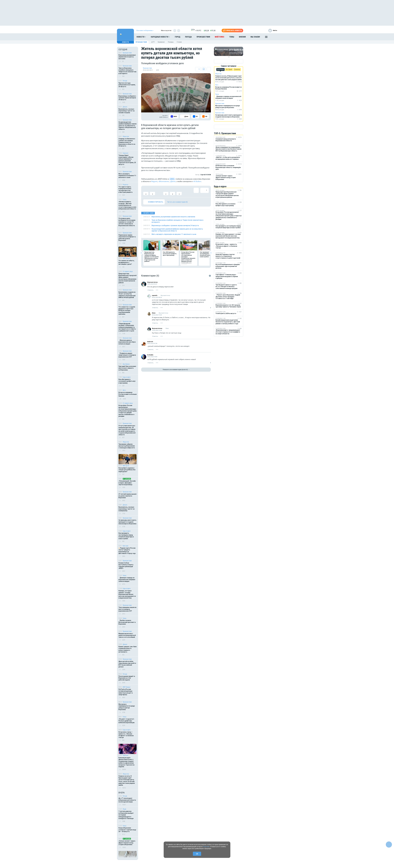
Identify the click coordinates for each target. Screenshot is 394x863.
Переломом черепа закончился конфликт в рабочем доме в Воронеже (127, 237)
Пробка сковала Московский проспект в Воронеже (127, 622)
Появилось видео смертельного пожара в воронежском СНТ (127, 355)
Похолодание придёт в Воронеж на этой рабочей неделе (127, 678)
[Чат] (389, 844)
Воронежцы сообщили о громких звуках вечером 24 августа (127, 97)
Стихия (179, 42)
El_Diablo (150, 355)
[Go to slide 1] (227, 57)
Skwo (153, 313)
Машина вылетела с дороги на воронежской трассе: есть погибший (127, 635)
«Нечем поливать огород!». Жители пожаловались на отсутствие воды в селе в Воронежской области (127, 205)
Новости (141, 37)
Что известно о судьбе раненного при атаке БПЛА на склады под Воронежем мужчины (127, 310)
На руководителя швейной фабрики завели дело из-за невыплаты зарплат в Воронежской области (127, 125)
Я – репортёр (126, 479)
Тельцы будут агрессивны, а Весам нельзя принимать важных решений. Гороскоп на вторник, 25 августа (127, 160)
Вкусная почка (152, 282)
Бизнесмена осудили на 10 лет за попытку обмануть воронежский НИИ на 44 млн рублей (127, 294)
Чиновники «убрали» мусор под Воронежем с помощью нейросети (127, 446)
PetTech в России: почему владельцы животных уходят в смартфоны (126, 692)
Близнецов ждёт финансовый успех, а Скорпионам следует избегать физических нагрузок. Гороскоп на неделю (126, 762)
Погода (188, 37)
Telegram (154, 181)
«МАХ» (172, 179)
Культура (125, 546)
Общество (126, 136)
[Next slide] (211, 253)
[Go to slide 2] (228, 56)
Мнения (242, 37)
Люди (124, 809)
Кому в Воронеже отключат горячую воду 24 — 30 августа (127, 829)
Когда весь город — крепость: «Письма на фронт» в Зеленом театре (126, 734)
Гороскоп (125, 153)
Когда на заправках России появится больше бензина (128, 394)
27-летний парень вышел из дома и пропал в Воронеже (127, 495)
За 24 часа (220, 69)
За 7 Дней (229, 69)
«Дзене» (173, 181)
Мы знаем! (255, 37)
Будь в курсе (127, 377)
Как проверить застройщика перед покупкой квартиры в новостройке (126, 535)
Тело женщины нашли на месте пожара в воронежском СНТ (127, 609)
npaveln (154, 295)
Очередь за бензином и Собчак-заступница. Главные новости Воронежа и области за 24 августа (127, 142)
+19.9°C (198, 30)
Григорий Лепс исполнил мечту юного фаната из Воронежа (127, 368)
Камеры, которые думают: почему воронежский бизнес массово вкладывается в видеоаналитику (127, 594)
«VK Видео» (197, 181)
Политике (206, 846)
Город (177, 37)
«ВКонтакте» (163, 181)
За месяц (237, 69)
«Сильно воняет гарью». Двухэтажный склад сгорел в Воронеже (127, 842)
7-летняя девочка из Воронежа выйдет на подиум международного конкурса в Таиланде (126, 814)
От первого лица (128, 271)
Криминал (161, 42)
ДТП (153, 42)
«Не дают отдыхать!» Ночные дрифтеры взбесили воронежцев (126, 720)
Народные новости (160, 37)
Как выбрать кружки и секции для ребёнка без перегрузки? (127, 469)
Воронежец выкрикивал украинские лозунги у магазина (127, 56)
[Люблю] (159, 191)
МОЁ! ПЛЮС (219, 37)
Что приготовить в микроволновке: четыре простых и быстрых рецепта (125, 189)
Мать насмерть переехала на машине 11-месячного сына (127, 175)
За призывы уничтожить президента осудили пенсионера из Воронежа (127, 522)
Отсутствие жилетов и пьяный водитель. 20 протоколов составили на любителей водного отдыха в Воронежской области (127, 430)
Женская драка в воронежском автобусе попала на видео (127, 342)
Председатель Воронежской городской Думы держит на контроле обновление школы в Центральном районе (127, 278)
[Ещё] (266, 37)
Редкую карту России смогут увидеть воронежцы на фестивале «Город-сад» (127, 550)
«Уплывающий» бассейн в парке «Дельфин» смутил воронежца (127, 482)
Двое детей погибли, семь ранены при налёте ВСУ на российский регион (127, 664)
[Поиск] (273, 37)
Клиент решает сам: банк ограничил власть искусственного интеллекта (128, 649)
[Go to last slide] (141, 253)
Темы (231, 37)
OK (197, 854)
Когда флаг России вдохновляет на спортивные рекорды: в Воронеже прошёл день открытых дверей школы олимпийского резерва (128, 411)
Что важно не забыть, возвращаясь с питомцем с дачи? (126, 262)
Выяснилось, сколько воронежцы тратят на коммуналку (127, 508)
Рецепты (125, 184)
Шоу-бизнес (126, 364)
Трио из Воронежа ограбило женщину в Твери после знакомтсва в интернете (127, 70)
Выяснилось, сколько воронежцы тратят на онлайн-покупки (127, 110)
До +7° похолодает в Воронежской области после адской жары (127, 800)
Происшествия (203, 37)
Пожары (171, 42)
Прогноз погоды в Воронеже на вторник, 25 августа (127, 84)
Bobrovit (150, 341)
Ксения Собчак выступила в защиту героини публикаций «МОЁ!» (126, 565)
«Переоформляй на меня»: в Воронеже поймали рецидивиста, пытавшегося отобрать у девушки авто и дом (127, 327)
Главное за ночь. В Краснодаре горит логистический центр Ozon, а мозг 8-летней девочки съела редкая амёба (127, 780)
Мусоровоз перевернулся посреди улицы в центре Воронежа (127, 706)
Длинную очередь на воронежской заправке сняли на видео (127, 579)
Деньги (125, 107)
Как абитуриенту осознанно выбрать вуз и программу (127, 381)
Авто (124, 390)
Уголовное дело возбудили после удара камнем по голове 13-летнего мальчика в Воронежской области (127, 222)
